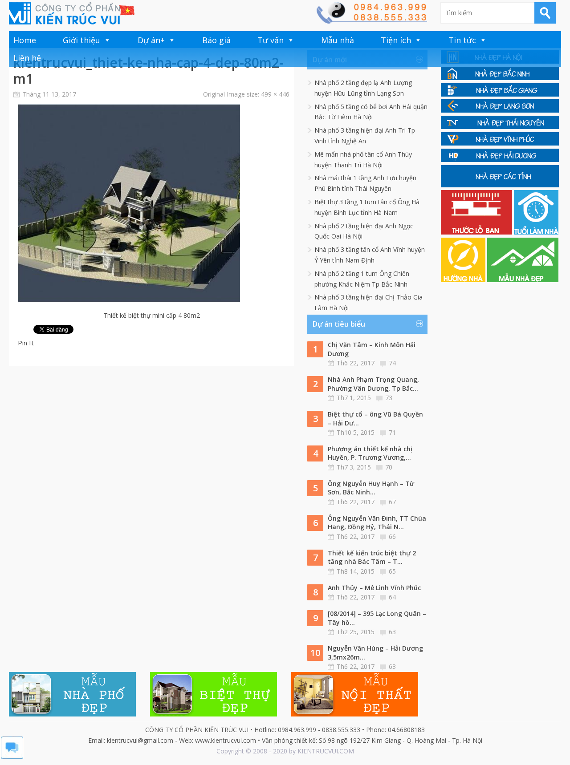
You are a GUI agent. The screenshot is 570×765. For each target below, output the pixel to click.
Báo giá (216, 40)
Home (24, 40)
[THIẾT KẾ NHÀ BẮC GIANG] (500, 94)
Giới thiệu (81, 40)
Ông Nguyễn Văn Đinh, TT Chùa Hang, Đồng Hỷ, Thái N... (377, 522)
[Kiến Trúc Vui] (71, 13)
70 (388, 467)
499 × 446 (275, 94)
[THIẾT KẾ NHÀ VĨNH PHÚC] (500, 143)
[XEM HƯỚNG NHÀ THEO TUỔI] (464, 279)
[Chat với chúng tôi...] (12, 756)
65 (392, 571)
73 (388, 397)
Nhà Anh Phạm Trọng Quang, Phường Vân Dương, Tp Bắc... (373, 384)
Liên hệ (27, 58)
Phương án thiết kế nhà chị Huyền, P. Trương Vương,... (370, 453)
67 (392, 502)
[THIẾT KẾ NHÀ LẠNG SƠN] (500, 110)
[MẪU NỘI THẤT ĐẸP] (354, 714)
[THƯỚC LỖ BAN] (477, 232)
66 (392, 536)
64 (392, 597)
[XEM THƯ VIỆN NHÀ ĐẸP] (522, 279)
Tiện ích (396, 40)
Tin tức (462, 40)
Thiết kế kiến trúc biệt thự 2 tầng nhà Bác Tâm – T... (372, 557)
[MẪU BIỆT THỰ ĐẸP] (213, 714)
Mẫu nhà (337, 40)
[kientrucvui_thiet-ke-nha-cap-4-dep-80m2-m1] (129, 300)
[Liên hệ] (371, 21)
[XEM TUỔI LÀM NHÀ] (536, 232)
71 (392, 432)
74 (392, 363)
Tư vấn (270, 40)
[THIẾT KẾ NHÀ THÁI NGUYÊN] (500, 126)
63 (392, 631)
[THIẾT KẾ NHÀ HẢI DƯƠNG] (500, 159)
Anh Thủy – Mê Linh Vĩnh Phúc (374, 587)
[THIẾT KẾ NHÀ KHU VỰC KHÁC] (500, 185)
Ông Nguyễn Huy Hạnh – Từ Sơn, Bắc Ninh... (371, 488)
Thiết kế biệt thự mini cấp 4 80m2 (151, 315)
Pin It (26, 342)
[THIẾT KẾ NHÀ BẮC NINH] (500, 77)
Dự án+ (151, 40)
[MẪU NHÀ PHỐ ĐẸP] (72, 714)
